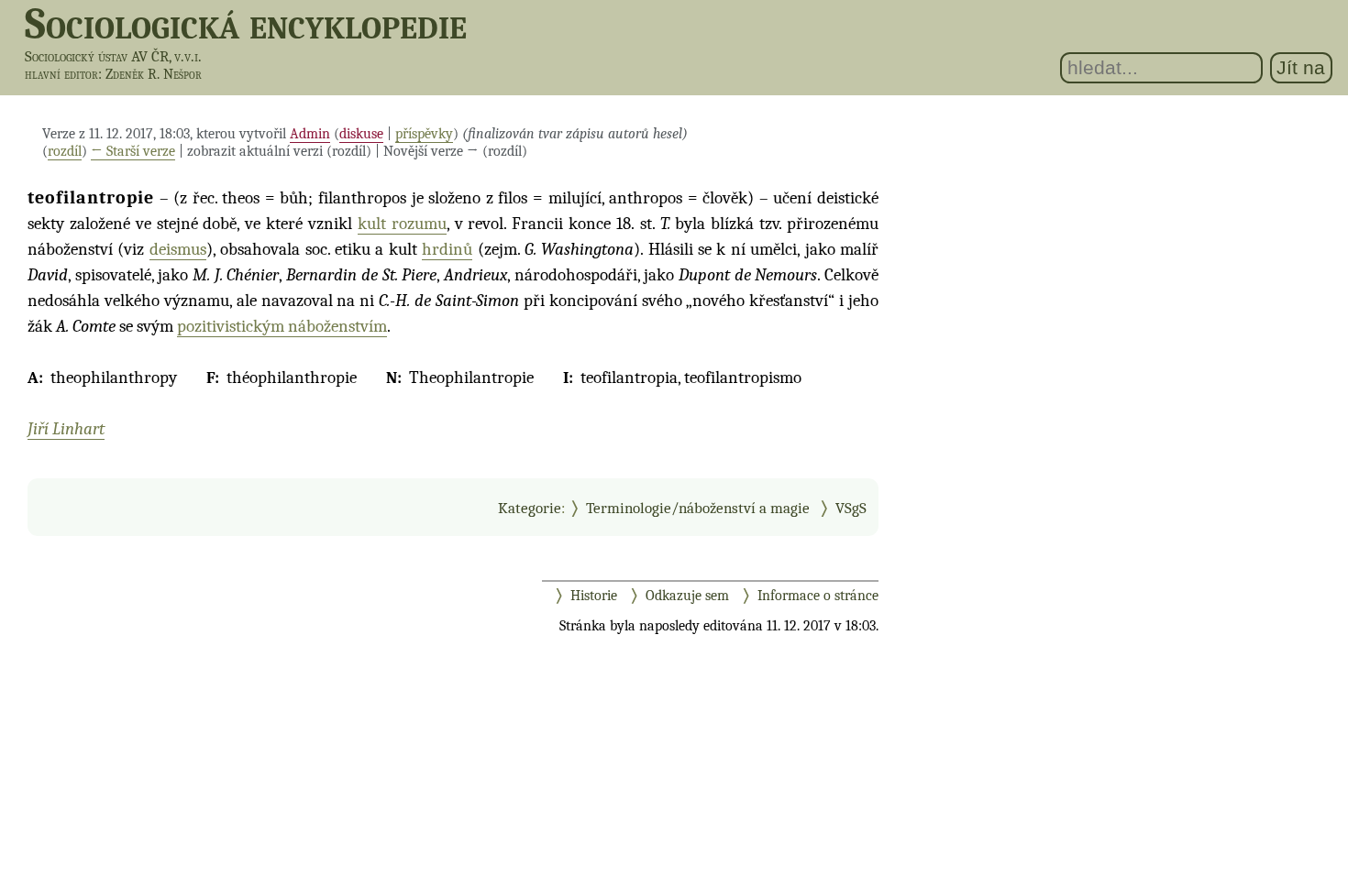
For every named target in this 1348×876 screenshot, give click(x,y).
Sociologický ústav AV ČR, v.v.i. (113, 56)
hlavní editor (61, 74)
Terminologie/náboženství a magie (698, 507)
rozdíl (65, 151)
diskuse (361, 134)
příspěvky (424, 134)
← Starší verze (133, 151)
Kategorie (529, 507)
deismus (177, 249)
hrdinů (447, 249)
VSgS (851, 507)
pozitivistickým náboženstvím (282, 326)
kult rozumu (402, 224)
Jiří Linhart (66, 429)
